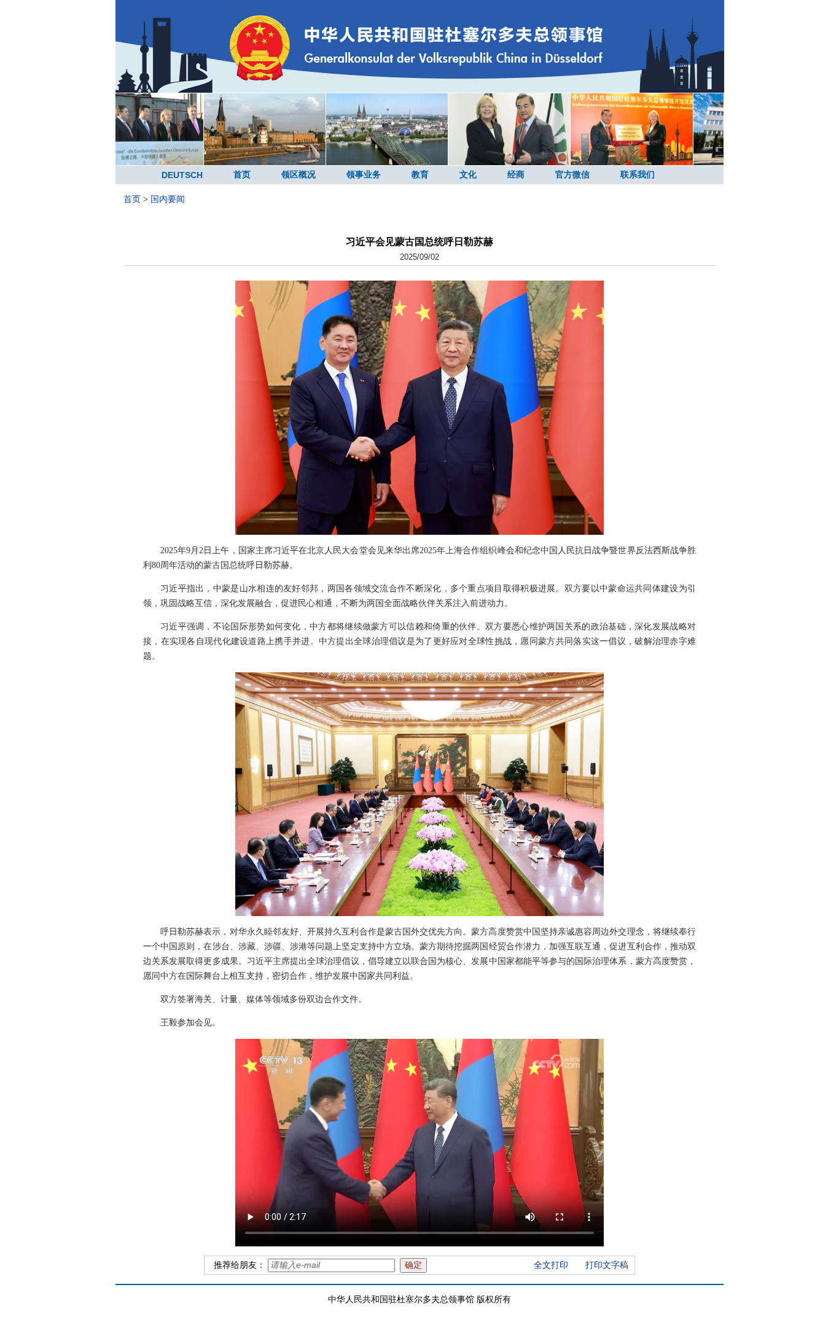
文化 (468, 174)
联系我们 (637, 174)
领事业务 (363, 174)
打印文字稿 (606, 1265)
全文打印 (551, 1265)
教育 (420, 174)
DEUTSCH (182, 175)
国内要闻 (167, 199)
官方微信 (572, 174)
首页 (242, 174)
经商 (516, 174)
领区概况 (298, 174)
